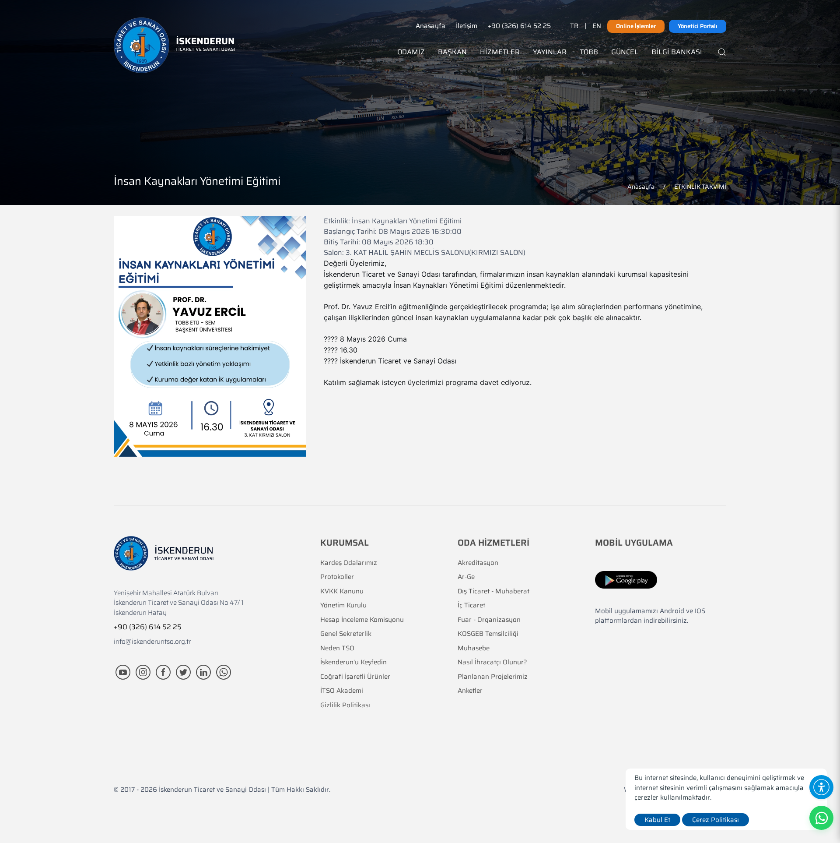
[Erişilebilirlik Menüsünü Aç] (821, 787)
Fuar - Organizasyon (489, 620)
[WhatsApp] (821, 818)
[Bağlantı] (722, 52)
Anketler (470, 691)
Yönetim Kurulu (343, 605)
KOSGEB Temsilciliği (488, 634)
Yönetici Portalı (698, 26)
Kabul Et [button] (657, 820)
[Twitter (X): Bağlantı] (184, 672)
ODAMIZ (411, 51)
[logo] (174, 45)
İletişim (466, 26)
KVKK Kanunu (342, 591)
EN (596, 26)
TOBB (589, 51)
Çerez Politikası (715, 820)
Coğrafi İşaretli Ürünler (355, 677)
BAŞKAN (452, 51)
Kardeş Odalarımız (348, 563)
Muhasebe (474, 648)
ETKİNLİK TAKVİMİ (700, 186)
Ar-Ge (466, 577)
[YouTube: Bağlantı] (124, 672)
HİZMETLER (500, 51)
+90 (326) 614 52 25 (519, 26)
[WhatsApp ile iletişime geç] (223, 672)
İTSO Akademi (341, 691)
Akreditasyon (478, 563)
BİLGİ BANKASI (676, 51)
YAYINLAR (550, 51)
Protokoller (337, 577)
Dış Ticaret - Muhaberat (493, 591)
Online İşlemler (636, 26)
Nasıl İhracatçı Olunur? (492, 662)
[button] (831, 777)
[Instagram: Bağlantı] (144, 672)
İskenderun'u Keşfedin (353, 662)
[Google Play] (626, 579)
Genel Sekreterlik (345, 634)
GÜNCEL (624, 51)
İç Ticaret (471, 605)
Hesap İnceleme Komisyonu (362, 620)
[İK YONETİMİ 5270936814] (210, 335)
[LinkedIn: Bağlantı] (204, 672)
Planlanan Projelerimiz (493, 677)
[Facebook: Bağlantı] (164, 672)
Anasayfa (430, 26)
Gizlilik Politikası (345, 705)
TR (574, 26)
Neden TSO (337, 648)
